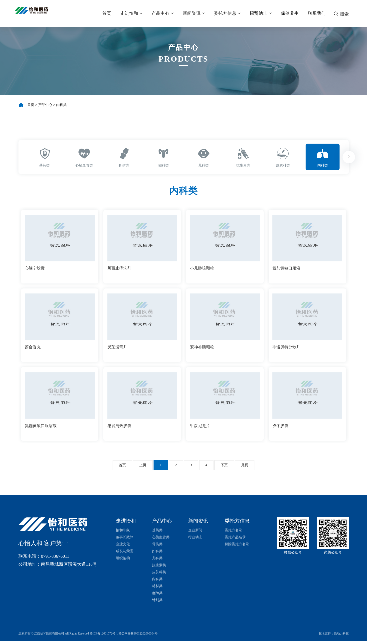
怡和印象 (123, 530)
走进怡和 (129, 13)
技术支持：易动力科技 (334, 633)
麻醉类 (157, 593)
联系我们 (317, 13)
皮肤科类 (159, 572)
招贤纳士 (259, 13)
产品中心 (161, 13)
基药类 (157, 530)
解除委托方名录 (237, 544)
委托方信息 (225, 13)
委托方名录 (233, 530)
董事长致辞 (124, 537)
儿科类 (157, 558)
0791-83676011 (55, 556)
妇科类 (157, 551)
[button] (349, 157)
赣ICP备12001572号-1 (104, 633)
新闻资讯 (192, 13)
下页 (224, 465)
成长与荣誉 (124, 551)
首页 (106, 13)
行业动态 (195, 537)
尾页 (244, 465)
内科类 (61, 105)
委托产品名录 (235, 537)
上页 (142, 465)
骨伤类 (157, 544)
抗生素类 (159, 565)
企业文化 (123, 544)
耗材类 (157, 586)
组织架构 (123, 558)
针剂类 (157, 600)
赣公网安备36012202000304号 (138, 633)
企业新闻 (195, 530)
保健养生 (290, 13)
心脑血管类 (161, 537)
